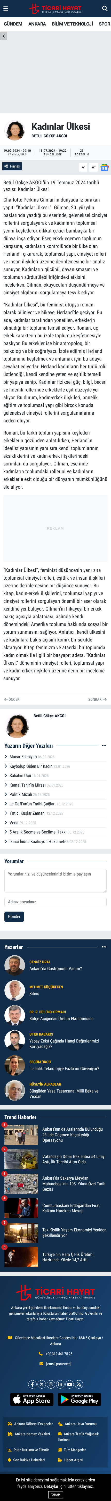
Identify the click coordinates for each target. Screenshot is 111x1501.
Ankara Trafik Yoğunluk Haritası (78, 1437)
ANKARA (37, 24)
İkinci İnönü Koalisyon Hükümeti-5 (39, 841)
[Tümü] (104, 947)
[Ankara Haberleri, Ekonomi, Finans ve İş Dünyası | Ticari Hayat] (55, 8)
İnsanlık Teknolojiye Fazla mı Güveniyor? (64, 1068)
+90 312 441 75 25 (59, 1354)
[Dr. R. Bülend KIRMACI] (14, 1015)
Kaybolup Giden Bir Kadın (31, 766)
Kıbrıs (34, 993)
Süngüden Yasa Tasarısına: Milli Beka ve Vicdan (63, 1093)
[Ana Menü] (5, 8)
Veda (14, 822)
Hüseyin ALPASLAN (45, 1084)
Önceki (14, 699)
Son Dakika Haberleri (29, 1460)
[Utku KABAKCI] (14, 1040)
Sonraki (95, 699)
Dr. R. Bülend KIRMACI (47, 1012)
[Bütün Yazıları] (104, 745)
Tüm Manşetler (75, 1450)
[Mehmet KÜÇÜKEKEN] (14, 990)
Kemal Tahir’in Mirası (28, 785)
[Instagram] (51, 1384)
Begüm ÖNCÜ (40, 1062)
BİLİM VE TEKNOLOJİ (72, 24)
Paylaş (15, 166)
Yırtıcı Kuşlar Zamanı (28, 813)
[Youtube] (69, 1384)
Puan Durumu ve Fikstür (31, 1450)
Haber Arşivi (73, 1460)
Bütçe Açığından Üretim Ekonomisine (61, 1018)
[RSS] (79, 1384)
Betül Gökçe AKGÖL (49, 136)
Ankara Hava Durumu (81, 1424)
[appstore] (31, 1400)
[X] (41, 1384)
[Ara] (105, 8)
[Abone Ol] (104, 167)
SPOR (104, 24)
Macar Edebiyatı (24, 756)
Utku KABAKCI (41, 1034)
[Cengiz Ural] (14, 965)
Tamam (55, 1494)
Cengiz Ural (40, 962)
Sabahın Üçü (21, 775)
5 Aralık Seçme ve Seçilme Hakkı (39, 832)
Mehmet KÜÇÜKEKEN (46, 987)
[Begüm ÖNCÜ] (14, 1065)
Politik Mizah (21, 794)
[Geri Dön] (3, 36)
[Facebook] (32, 1384)
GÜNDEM (13, 24)
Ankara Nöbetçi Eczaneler (33, 1424)
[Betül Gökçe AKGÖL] (14, 129)
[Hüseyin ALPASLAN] (14, 1090)
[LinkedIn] (60, 1384)
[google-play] (79, 1400)
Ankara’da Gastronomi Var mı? (55, 968)
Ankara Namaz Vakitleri (32, 1434)
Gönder (14, 916)
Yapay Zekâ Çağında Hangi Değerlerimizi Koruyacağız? (64, 1043)
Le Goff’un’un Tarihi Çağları (33, 803)
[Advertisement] (55, 527)
